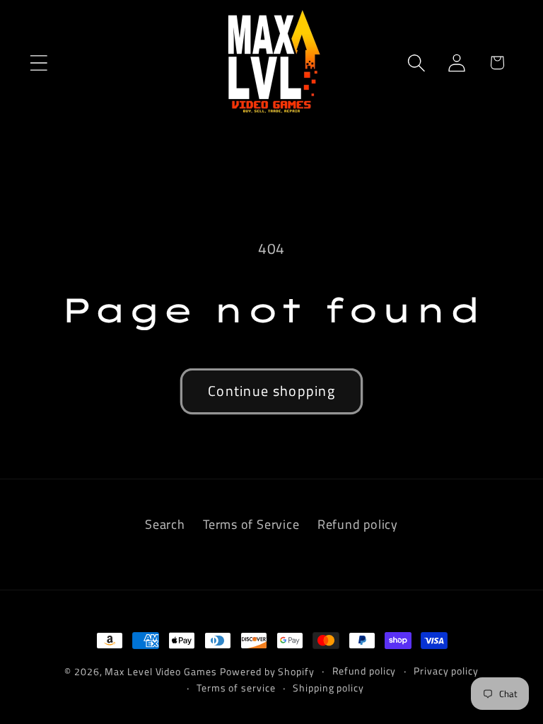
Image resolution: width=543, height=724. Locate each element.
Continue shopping (271, 391)
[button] (38, 62)
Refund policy (357, 524)
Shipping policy (328, 688)
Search (165, 524)
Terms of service (236, 688)
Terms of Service (251, 524)
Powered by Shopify (267, 671)
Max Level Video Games (160, 671)
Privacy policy (446, 671)
